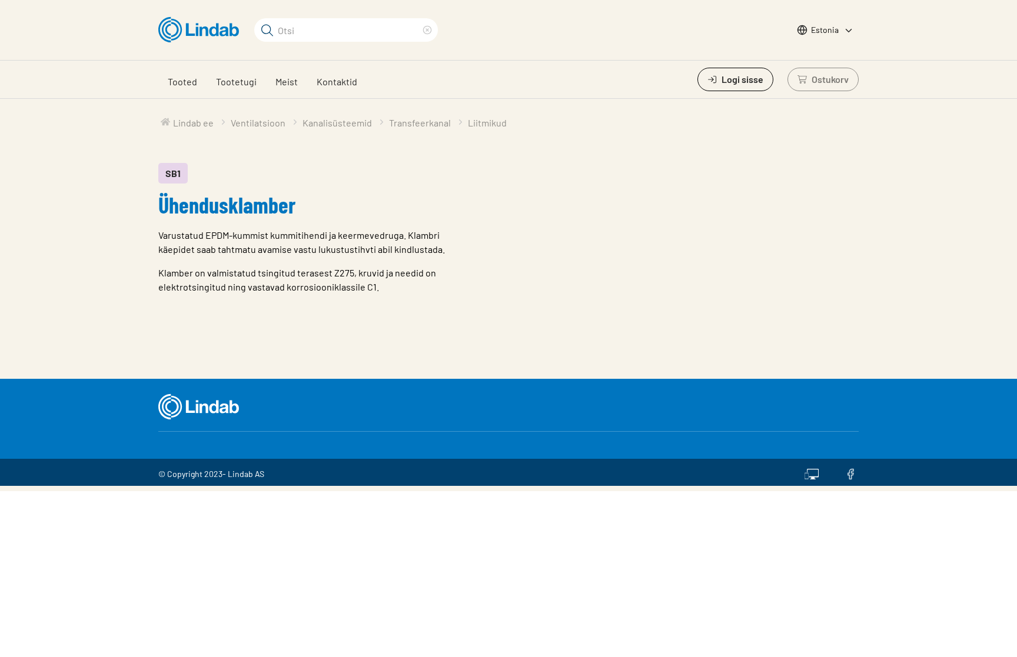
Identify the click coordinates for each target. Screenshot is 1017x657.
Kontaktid (337, 81)
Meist (286, 81)
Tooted (182, 81)
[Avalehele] (201, 30)
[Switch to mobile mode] (812, 472)
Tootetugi (236, 81)
